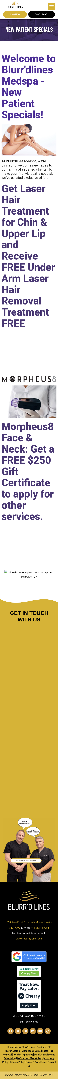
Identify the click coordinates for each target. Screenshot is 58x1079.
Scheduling (10, 1058)
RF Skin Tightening (23, 1054)
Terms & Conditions (36, 1062)
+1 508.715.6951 (40, 927)
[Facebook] (10, 1031)
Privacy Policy (17, 1062)
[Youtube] (40, 1031)
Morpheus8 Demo (31, 1050)
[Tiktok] (48, 1031)
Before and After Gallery (30, 1058)
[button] (51, 6)
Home (10, 1047)
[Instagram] (25, 1031)
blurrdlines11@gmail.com (29, 938)
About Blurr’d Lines (25, 1047)
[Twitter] (18, 1031)
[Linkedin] (33, 1031)
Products (41, 1047)
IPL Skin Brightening (44, 1054)
